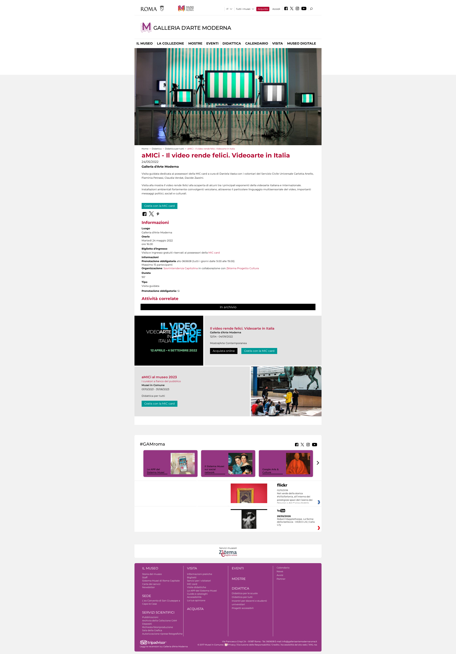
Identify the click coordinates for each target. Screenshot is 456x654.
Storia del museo (152, 574)
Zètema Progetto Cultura (242, 268)
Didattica (231, 43)
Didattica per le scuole (245, 593)
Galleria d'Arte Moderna (192, 28)
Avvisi (280, 575)
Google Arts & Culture (270, 471)
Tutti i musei (243, 8)
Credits (275, 644)
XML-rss (313, 644)
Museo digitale (301, 43)
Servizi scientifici (158, 612)
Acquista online (224, 351)
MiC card (214, 252)
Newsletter (148, 587)
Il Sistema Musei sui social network (214, 469)
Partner (281, 578)
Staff (144, 577)
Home (145, 148)
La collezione (170, 43)
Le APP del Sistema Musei (155, 471)
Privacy (231, 644)
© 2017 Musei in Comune (210, 644)
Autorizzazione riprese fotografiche (162, 633)
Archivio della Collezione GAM (159, 620)
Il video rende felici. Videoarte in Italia (242, 328)
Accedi (276, 8)
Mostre (195, 43)
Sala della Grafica (152, 630)
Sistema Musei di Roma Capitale (161, 580)
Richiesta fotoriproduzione (157, 627)
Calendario (256, 43)
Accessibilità (194, 597)
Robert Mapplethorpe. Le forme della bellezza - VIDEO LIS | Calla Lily (296, 522)
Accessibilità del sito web (294, 644)
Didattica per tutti (174, 148)
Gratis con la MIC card (159, 206)
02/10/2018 (295, 497)
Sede (146, 596)
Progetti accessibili (243, 608)
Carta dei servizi (151, 584)
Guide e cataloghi (197, 593)
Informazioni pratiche (199, 574)
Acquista (263, 8)
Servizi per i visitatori (199, 580)
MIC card (192, 584)
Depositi (147, 623)
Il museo (144, 43)
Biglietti (191, 577)
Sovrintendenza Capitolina (181, 268)
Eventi (212, 43)
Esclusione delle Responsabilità (253, 644)
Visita (277, 43)
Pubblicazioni (150, 617)
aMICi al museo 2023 (159, 377)
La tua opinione (196, 600)
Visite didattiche (196, 587)
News (280, 571)
